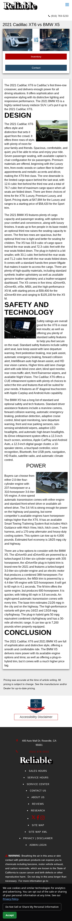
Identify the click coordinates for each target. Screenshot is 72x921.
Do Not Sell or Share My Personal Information (32, 906)
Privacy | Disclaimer (38, 838)
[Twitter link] (34, 818)
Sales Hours (38, 771)
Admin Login (38, 845)
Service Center (38, 784)
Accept (10, 915)
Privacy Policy (10, 899)
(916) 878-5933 (39, 751)
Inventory (36, 56)
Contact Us (38, 790)
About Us (38, 797)
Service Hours (38, 777)
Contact (36, 67)
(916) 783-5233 (59, 16)
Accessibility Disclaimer (36, 717)
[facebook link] (38, 818)
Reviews (38, 804)
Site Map (38, 825)
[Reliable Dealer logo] (20, 6)
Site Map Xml (38, 832)
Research (38, 810)
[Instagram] (42, 818)
